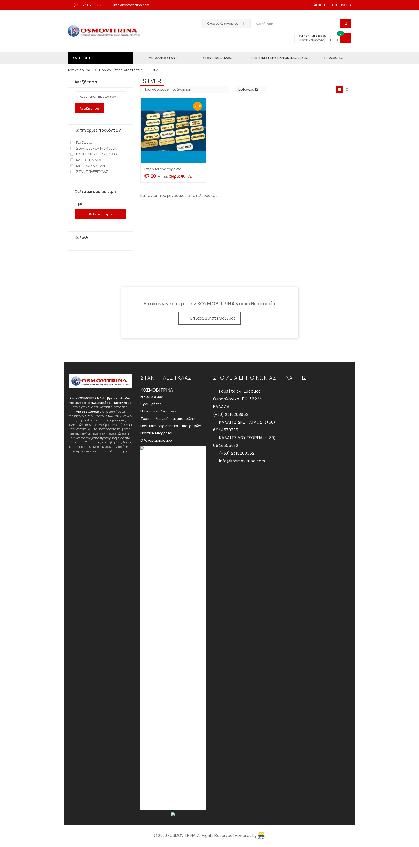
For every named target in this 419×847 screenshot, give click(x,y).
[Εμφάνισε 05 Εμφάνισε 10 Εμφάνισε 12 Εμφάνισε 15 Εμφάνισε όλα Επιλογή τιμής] (250, 89)
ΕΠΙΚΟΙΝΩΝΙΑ (341, 5)
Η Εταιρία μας (151, 396)
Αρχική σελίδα (79, 70)
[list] (347, 89)
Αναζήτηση (89, 108)
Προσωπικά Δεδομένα (158, 411)
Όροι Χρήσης (150, 404)
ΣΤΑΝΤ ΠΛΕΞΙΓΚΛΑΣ (92, 171)
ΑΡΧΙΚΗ (319, 5)
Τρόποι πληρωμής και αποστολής (167, 418)
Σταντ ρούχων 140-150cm (96, 148)
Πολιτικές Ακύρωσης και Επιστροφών (170, 425)
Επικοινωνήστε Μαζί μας (213, 318)
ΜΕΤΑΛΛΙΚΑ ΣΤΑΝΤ (91, 165)
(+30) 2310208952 (87, 5)
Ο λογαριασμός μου (156, 440)
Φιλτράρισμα (100, 214)
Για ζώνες (84, 142)
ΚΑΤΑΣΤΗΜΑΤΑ (88, 160)
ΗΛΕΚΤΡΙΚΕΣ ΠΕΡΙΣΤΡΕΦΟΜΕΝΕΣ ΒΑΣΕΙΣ (98, 154)
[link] (261, 835)
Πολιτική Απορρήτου (156, 433)
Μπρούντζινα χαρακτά (162, 169)
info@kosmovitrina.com (131, 5)
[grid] (339, 89)
